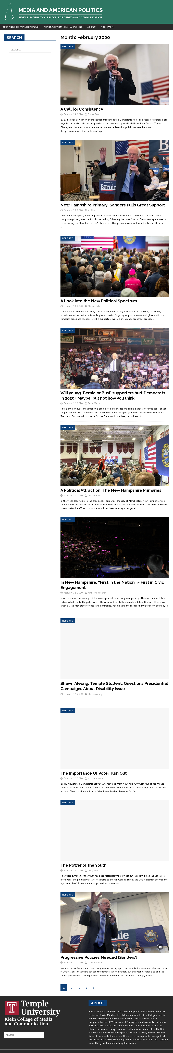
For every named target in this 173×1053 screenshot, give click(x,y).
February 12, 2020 (73, 403)
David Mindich (108, 1015)
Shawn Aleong (95, 693)
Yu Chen (92, 210)
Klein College (147, 1011)
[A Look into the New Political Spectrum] (114, 266)
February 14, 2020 (73, 114)
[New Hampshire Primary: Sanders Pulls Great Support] (114, 170)
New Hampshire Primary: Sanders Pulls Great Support (112, 205)
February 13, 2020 (73, 210)
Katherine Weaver (97, 592)
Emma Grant (94, 114)
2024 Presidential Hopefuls (21, 26)
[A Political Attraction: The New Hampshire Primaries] (114, 455)
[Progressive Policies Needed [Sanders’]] (114, 922)
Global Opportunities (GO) (104, 1018)
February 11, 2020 (73, 962)
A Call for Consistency (81, 109)
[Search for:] (30, 50)
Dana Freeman (95, 962)
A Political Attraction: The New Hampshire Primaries (110, 490)
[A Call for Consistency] (114, 74)
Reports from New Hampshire (63, 26)
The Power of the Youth (83, 865)
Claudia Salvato (95, 306)
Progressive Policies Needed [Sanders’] (98, 957)
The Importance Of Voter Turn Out (93, 773)
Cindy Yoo (93, 870)
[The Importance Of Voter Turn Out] (114, 738)
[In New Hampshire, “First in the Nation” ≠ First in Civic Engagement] (114, 547)
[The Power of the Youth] (114, 830)
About (91, 26)
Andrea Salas (94, 495)
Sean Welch (94, 403)
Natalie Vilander (96, 778)
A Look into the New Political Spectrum (98, 300)
